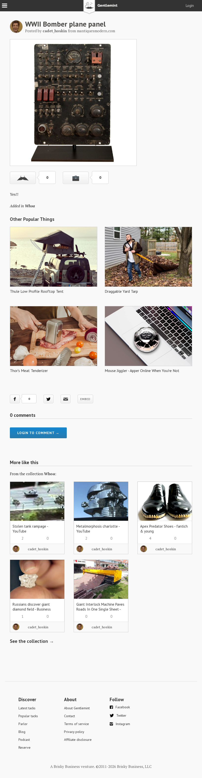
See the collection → (32, 641)
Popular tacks (28, 716)
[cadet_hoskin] (16, 31)
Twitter (121, 715)
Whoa (30, 205)
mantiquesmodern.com (96, 30)
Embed (85, 399)
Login (190, 5)
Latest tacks (26, 708)
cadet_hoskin (38, 549)
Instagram (123, 724)
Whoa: (50, 473)
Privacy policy (74, 731)
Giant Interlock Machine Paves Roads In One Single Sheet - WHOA (100, 609)
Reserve (24, 747)
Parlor (23, 724)
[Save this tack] (76, 178)
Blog (21, 731)
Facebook (123, 707)
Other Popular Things (32, 219)
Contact (69, 716)
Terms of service (76, 724)
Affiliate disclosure (78, 739)
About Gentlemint (77, 708)
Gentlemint (101, 9)
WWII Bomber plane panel (65, 24)
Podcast (24, 739)
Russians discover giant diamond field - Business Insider (32, 609)
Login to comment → (38, 433)
